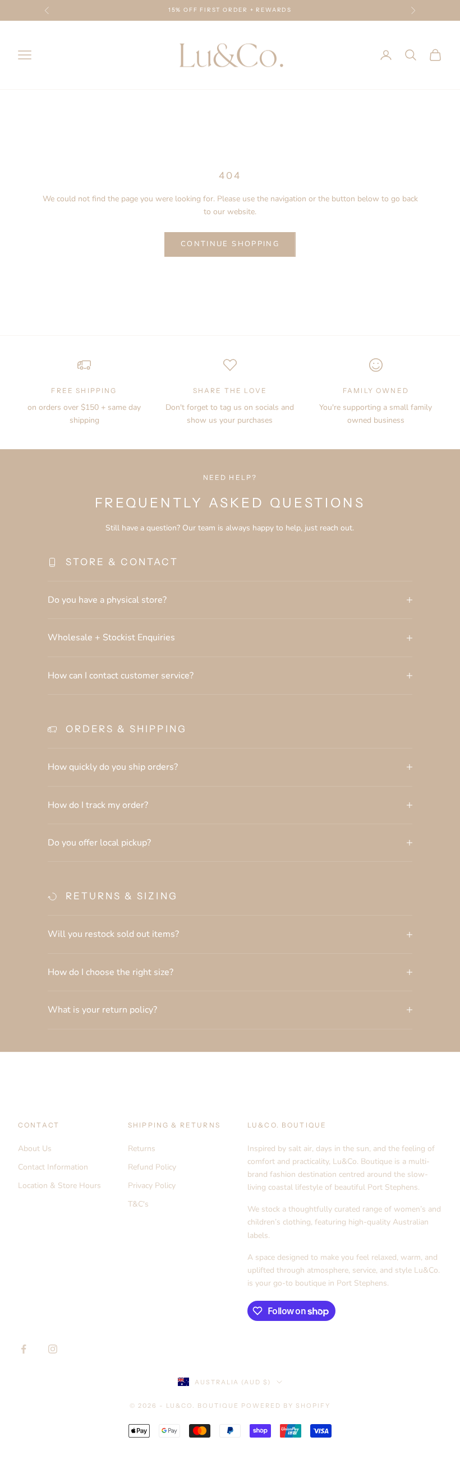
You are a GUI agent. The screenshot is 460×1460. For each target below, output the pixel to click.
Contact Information (53, 1167)
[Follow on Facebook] (23, 1349)
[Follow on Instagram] (52, 1349)
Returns (141, 1148)
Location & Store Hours (59, 1185)
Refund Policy (152, 1167)
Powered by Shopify (285, 1406)
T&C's (138, 1204)
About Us (35, 1148)
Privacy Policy (152, 1185)
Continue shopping (230, 244)
